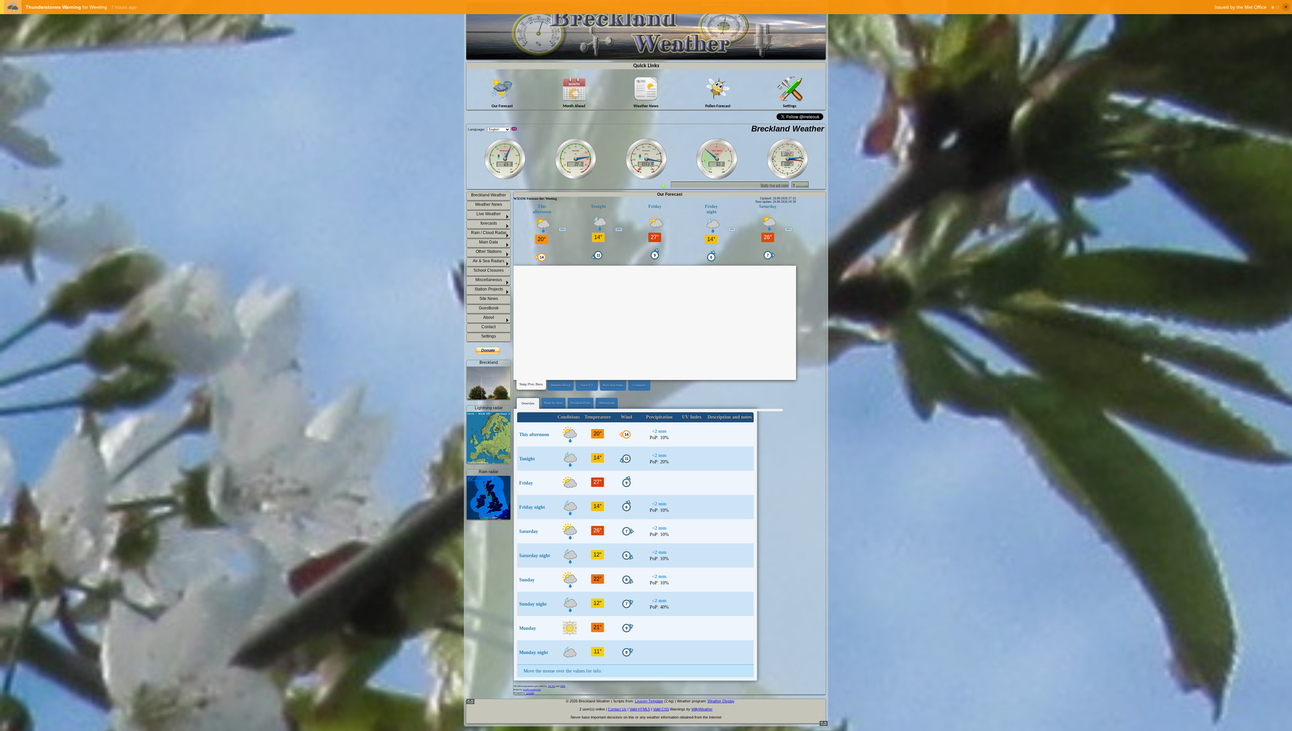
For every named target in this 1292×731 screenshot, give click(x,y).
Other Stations (489, 251)
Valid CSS (661, 709)
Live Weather (488, 213)
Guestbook (489, 308)
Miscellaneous (488, 279)
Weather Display (721, 701)
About (488, 317)
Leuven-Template (649, 701)
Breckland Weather (787, 128)
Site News (488, 298)
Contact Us (617, 709)
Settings (488, 336)
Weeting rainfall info (492, 598)
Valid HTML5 (640, 709)
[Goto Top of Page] (824, 724)
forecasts (488, 223)
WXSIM (530, 693)
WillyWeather (702, 709)
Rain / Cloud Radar (488, 232)
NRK (562, 686)
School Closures (488, 270)
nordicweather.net (532, 689)
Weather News (488, 204)
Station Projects (488, 289)
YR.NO (551, 686)
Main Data (488, 242)
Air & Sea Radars (488, 261)
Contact (488, 326)
